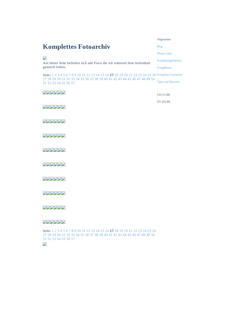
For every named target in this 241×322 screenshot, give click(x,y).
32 (68, 79)
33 (73, 79)
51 (45, 83)
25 (149, 75)
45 (129, 79)
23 (140, 75)
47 (139, 79)
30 (59, 79)
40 (106, 79)
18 (116, 75)
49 (148, 79)
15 (102, 75)
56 (68, 83)
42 (115, 79)
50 (153, 79)
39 (101, 79)
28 (49, 79)
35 (82, 79)
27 (45, 79)
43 (120, 79)
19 (121, 75)
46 (134, 79)
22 (135, 75)
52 (49, 83)
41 (110, 79)
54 (59, 83)
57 (73, 83)
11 (83, 75)
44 (125, 79)
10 (79, 75)
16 (107, 75)
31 (63, 79)
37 (92, 79)
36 (87, 79)
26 (154, 75)
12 (88, 75)
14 (98, 75)
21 (131, 75)
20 (126, 75)
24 (145, 75)
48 (143, 79)
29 (54, 79)
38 (96, 79)
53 (54, 83)
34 (78, 79)
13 (93, 75)
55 (63, 83)
